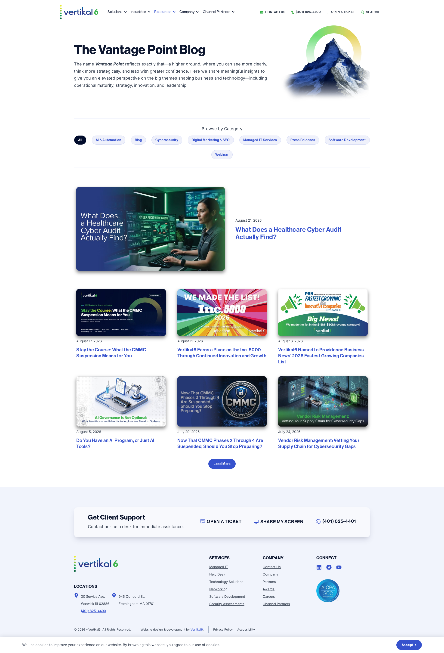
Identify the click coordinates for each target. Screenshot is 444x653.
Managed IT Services (260, 140)
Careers (269, 596)
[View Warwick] (76, 595)
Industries (138, 12)
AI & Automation (108, 140)
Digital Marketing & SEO (211, 140)
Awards (268, 589)
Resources (162, 12)
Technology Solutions (226, 582)
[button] (222, 464)
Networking (218, 589)
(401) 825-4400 (93, 611)
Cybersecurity (166, 140)
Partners (269, 582)
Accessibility (246, 629)
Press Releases (302, 140)
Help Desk (217, 574)
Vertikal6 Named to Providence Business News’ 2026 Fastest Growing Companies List (321, 356)
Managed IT (218, 567)
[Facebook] (329, 567)
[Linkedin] (319, 567)
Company (187, 12)
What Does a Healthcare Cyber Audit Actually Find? (288, 233)
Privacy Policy (223, 629)
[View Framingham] (114, 595)
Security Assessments (226, 604)
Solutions (115, 12)
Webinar (221, 155)
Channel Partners (216, 12)
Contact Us (272, 567)
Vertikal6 (197, 629)
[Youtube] (339, 567)
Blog (138, 140)
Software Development (347, 140)
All (80, 140)
